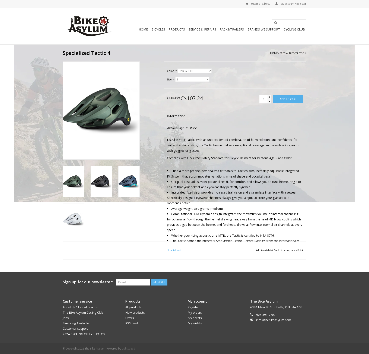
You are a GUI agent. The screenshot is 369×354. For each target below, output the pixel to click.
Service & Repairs (202, 29)
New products (135, 312)
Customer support (75, 328)
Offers (129, 318)
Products (177, 29)
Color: (172, 71)
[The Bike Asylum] (89, 26)
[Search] (274, 23)
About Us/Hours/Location (80, 307)
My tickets (195, 318)
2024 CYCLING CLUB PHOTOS (84, 334)
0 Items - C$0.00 (260, 4)
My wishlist (195, 323)
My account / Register (293, 4)
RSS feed (131, 323)
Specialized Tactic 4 (293, 53)
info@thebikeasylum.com (273, 320)
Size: (170, 79)
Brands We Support (263, 29)
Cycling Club (294, 29)
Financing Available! (76, 323)
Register (193, 307)
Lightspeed (128, 348)
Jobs (66, 318)
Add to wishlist (264, 250)
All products (133, 307)
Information (176, 116)
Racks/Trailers (232, 29)
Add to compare (285, 250)
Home (143, 29)
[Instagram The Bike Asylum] (302, 282)
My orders (195, 312)
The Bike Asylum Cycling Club (83, 312)
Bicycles (158, 29)
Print (300, 250)
